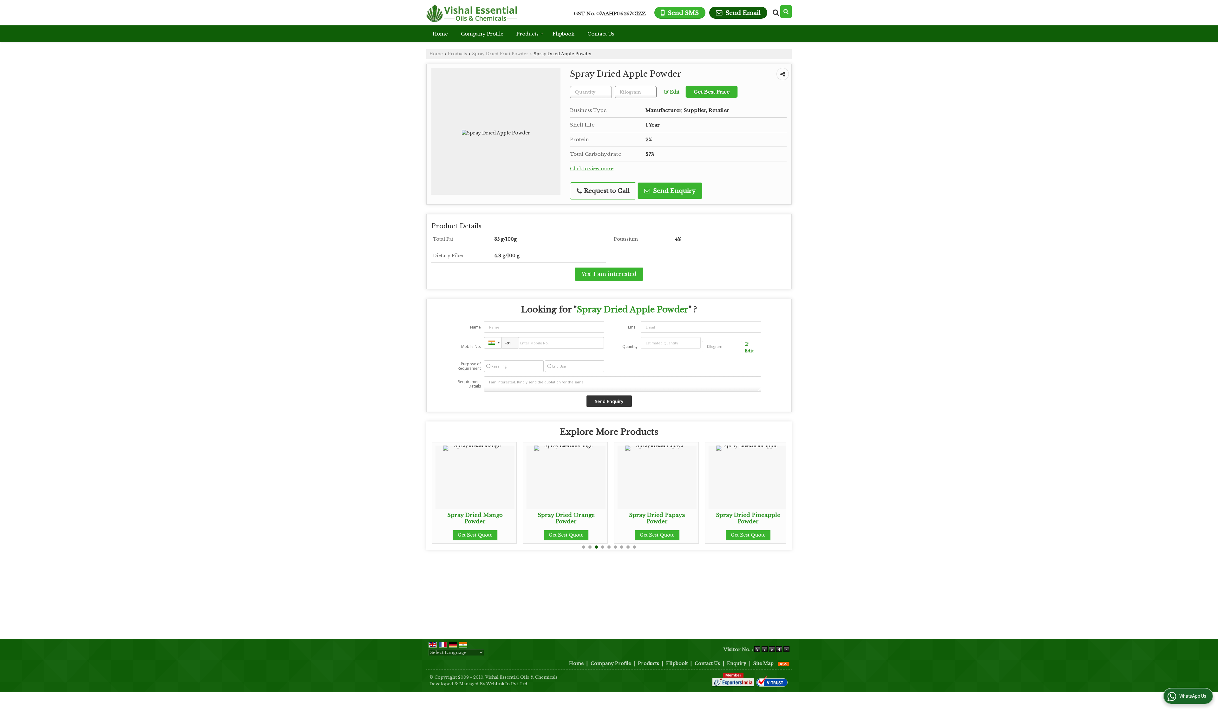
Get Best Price (712, 92)
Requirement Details (469, 384)
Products (527, 34)
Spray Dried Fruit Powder (500, 53)
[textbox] (636, 92)
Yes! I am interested (609, 274)
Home (440, 34)
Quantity (630, 346)
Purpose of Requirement (469, 366)
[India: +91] (493, 343)
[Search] (786, 11)
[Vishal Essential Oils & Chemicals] (471, 12)
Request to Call (606, 190)
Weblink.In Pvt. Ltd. (507, 684)
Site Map (763, 663)
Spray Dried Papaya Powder (595, 518)
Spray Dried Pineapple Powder (686, 518)
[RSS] (783, 663)
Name (475, 327)
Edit (674, 92)
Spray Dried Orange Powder (504, 518)
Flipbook (563, 34)
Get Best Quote (504, 535)
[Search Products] (775, 12)
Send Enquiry (674, 190)
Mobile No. (471, 346)
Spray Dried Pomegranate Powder (777, 518)
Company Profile (482, 34)
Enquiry (736, 663)
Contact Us (600, 34)
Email (633, 327)
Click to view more (591, 169)
